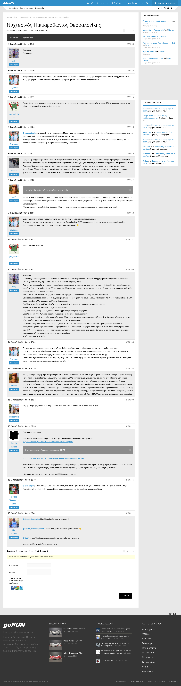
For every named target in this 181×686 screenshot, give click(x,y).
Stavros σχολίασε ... (108, 660)
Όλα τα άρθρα (13, 8)
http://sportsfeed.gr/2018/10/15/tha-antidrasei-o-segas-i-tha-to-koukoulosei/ (53, 458)
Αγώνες (35, 17)
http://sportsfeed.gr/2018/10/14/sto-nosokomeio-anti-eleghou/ (48, 442)
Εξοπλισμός (148, 643)
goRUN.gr (19, 681)
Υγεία (145, 666)
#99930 (130, 153)
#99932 (130, 180)
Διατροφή (147, 638)
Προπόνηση (148, 657)
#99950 (130, 213)
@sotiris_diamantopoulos (33, 529)
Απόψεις (146, 634)
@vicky (26, 538)
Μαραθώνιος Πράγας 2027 (154, 30)
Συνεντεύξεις (149, 662)
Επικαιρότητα (149, 648)
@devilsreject (28, 486)
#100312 (130, 426)
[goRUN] (11, 4)
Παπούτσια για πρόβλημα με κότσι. (157, 21)
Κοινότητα (101, 3)
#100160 (130, 269)
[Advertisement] (159, 83)
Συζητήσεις (117, 3)
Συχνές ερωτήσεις (26, 8)
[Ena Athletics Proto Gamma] (55, 636)
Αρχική (90, 3)
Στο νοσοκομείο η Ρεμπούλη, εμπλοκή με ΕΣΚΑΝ (45, 450)
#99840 (130, 44)
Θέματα (15, 17)
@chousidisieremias (31, 519)
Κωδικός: (12, 572)
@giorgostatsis (29, 133)
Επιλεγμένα (148, 652)
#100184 (130, 369)
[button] (13, 589)
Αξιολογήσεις (134, 3)
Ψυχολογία (147, 671)
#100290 (130, 400)
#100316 (130, 480)
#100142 (130, 239)
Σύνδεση (160, 3)
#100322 (130, 513)
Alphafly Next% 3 (149, 52)
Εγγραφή (171, 3)
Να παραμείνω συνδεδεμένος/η (17, 580)
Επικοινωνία (39, 8)
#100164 (130, 342)
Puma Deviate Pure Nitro (73, 641)
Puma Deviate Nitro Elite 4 (153, 58)
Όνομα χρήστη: (14, 565)
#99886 (130, 70)
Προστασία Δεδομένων (156, 681)
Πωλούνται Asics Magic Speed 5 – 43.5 (159, 43)
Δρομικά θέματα (25, 17)
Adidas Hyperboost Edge (73, 653)
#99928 (130, 127)
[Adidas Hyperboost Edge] (55, 661)
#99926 (130, 97)
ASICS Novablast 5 (150, 36)
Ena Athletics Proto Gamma (74, 629)
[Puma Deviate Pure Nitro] (55, 649)
